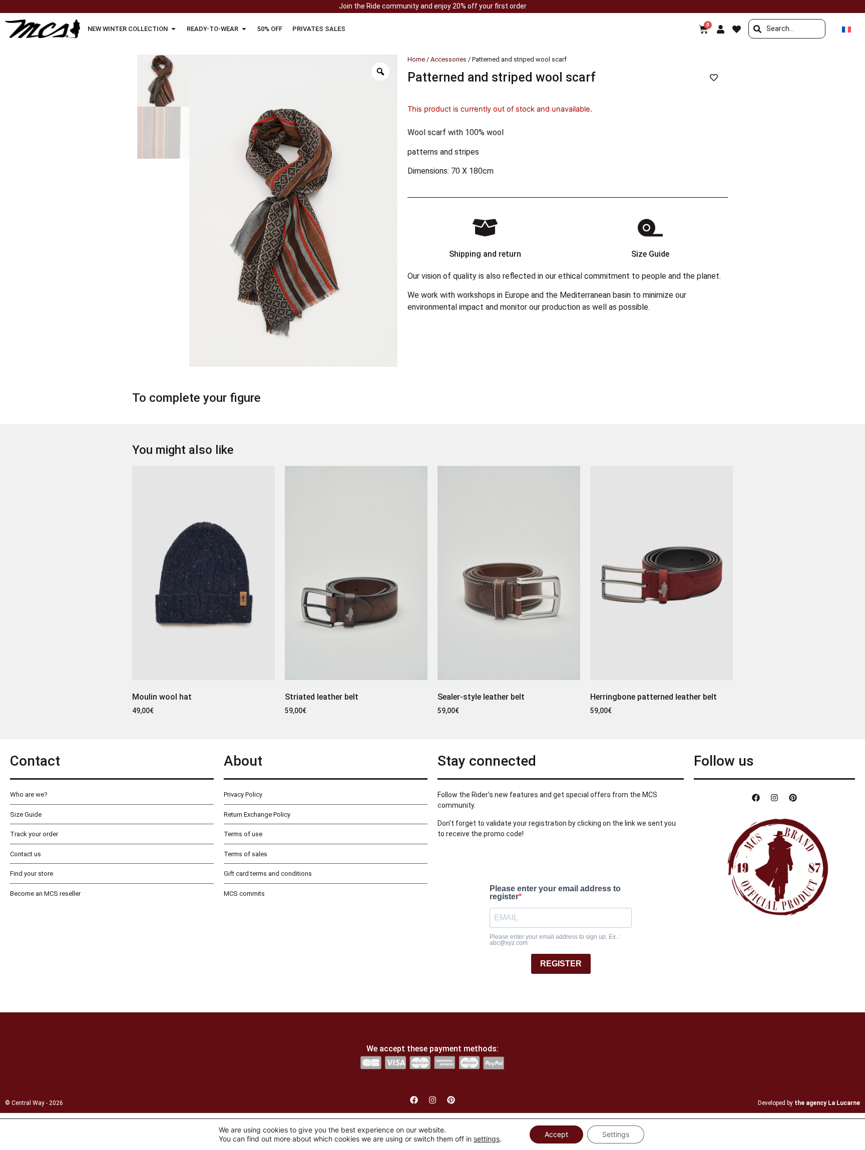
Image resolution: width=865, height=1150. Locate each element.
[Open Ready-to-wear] (244, 29)
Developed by (809, 1102)
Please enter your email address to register (555, 893)
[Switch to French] (846, 29)
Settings (615, 1134)
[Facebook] (756, 798)
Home (416, 59)
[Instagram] (774, 798)
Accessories (448, 59)
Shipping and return (485, 254)
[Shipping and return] (485, 227)
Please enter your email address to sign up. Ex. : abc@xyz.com (555, 940)
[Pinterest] (793, 798)
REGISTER (561, 963)
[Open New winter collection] (173, 29)
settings (487, 1138)
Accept (556, 1134)
